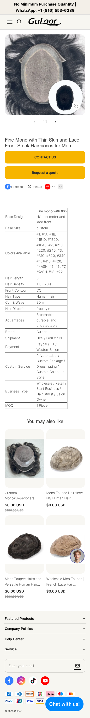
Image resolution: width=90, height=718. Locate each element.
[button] (9, 22)
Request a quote (45, 172)
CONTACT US (45, 157)
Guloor (18, 711)
